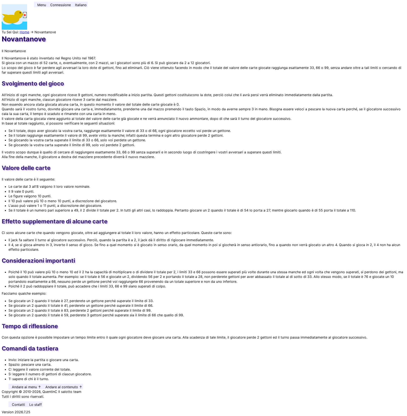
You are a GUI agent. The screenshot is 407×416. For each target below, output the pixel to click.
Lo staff (35, 404)
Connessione (60, 5)
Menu (41, 5)
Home (24, 32)
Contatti (18, 404)
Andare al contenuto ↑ (63, 387)
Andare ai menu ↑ (26, 387)
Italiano (81, 5)
